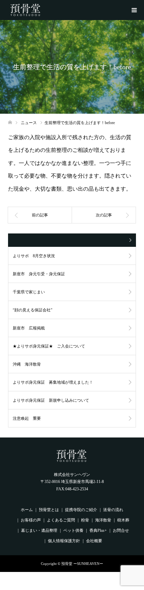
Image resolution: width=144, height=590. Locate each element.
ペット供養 (73, 530)
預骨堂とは (49, 509)
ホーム (27, 509)
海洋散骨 (103, 520)
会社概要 (94, 540)
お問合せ (121, 530)
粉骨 (85, 520)
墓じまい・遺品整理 (39, 530)
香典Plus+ (98, 530)
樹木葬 (123, 520)
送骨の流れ (113, 509)
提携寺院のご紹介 (81, 509)
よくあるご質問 (61, 520)
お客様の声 (31, 520)
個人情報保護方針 (64, 540)
